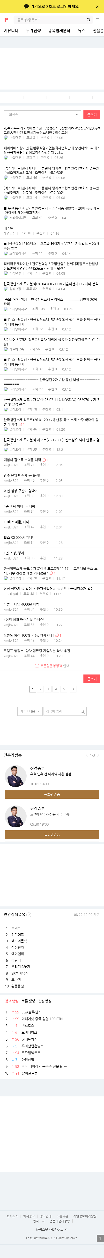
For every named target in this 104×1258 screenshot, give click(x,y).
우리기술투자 (20, 967)
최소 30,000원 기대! (18, 538)
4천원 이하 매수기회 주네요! (24, 620)
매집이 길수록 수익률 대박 (22, 460)
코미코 (16, 928)
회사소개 (12, 1216)
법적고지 (39, 1221)
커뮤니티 (11, 30)
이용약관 (62, 1216)
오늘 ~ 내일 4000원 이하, (22, 604)
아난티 (16, 960)
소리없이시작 (18, 218)
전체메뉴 (99, 20)
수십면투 (15, 138)
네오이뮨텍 (19, 941)
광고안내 (46, 1216)
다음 (98, 755)
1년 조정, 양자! (15, 553)
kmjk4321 (11, 465)
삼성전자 (17, 947)
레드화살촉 (16, 349)
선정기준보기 (28, 915)
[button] (43, 115)
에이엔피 (17, 954)
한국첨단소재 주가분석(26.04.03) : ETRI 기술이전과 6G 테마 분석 (51, 284)
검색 (88, 20)
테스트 (8, 228)
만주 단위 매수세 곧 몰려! (22, 475)
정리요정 (15, 289)
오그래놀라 (11, 594)
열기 (100, 1238)
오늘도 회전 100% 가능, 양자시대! (29, 635)
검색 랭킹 (11, 1001)
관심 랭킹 (45, 1001)
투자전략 (33, 30)
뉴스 (81, 30)
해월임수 (9, 233)
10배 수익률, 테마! (17, 522)
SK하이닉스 (19, 973)
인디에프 (17, 935)
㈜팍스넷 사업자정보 (49, 1229)
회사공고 (29, 1216)
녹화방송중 (52, 794)
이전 (87, 755)
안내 (54, 666)
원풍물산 (17, 986)
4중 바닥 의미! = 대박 (19, 507)
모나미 (16, 979)
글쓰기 (92, 115)
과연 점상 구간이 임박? (20, 491)
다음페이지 (73, 689)
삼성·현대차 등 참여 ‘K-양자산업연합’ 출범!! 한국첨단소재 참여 (49, 589)
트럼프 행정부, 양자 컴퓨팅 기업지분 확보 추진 (37, 651)
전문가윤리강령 (60, 1221)
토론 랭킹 (28, 1001)
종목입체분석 (59, 30)
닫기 (97, 6)
